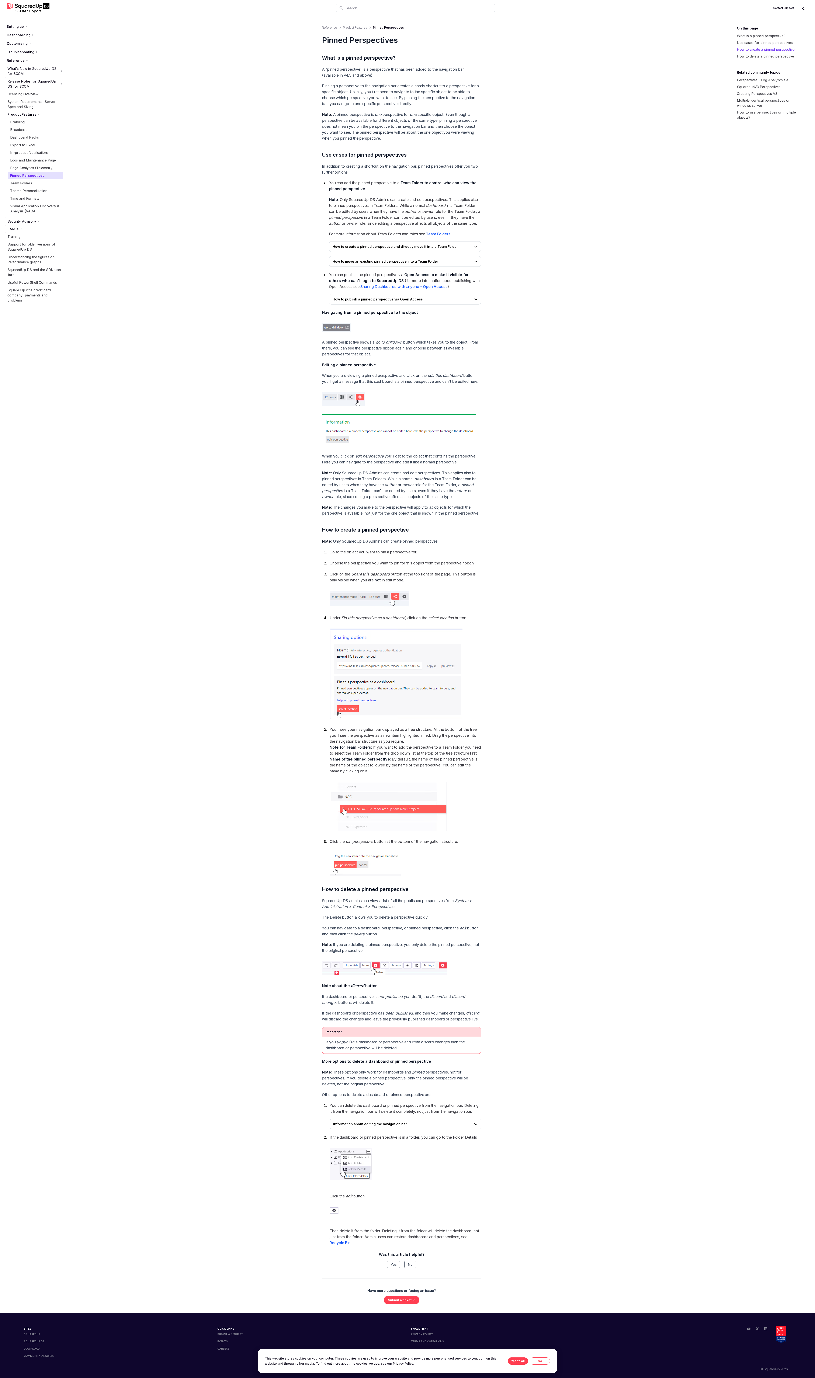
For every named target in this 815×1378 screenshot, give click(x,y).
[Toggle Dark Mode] (804, 8)
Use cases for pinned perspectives (364, 155)
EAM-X (13, 229)
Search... (353, 8)
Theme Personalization (28, 191)
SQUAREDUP (32, 1334)
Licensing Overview (22, 94)
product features (355, 27)
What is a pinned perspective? (359, 58)
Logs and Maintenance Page (33, 160)
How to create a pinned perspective (365, 530)
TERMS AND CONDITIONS (427, 1341)
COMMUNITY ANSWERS (39, 1355)
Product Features (22, 114)
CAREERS (223, 1348)
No (410, 1264)
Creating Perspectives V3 (757, 93)
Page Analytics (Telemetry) (32, 168)
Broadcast (18, 130)
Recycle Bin (340, 1242)
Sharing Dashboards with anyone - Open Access (403, 286)
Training (13, 236)
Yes (393, 1264)
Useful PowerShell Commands (32, 282)
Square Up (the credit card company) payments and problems (29, 295)
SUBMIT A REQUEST (230, 1334)
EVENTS (222, 1341)
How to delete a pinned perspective (365, 889)
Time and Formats (24, 198)
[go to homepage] (28, 8)
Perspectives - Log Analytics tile (762, 80)
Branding (17, 122)
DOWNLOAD (32, 1348)
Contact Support (783, 8)
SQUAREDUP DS (34, 1341)
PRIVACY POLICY (422, 1334)
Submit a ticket (400, 1300)
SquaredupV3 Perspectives (758, 87)
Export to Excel (22, 145)
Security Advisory (21, 221)
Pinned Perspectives (27, 175)
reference (329, 27)
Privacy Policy (403, 1363)
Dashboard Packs (24, 137)
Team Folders (21, 183)
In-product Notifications (29, 152)
